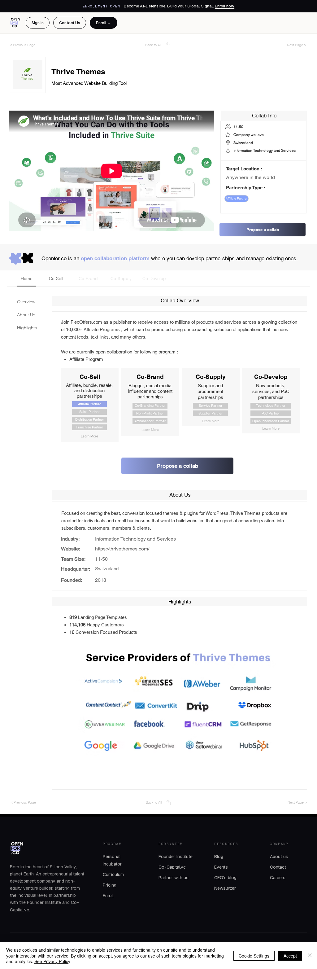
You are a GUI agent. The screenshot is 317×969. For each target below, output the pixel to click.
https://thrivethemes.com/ (122, 549)
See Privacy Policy (52, 961)
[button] (178, 712)
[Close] (309, 955)
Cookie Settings (254, 956)
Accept (290, 956)
